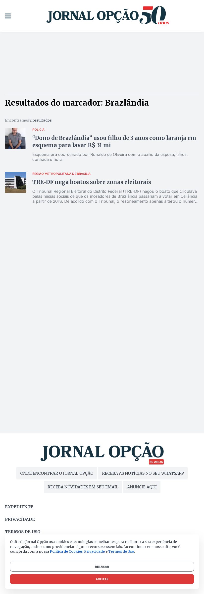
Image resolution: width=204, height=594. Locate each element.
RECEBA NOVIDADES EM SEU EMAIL (83, 486)
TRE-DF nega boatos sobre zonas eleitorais (91, 182)
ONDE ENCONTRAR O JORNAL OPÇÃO (56, 473)
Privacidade (20, 519)
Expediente (19, 506)
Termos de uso (22, 531)
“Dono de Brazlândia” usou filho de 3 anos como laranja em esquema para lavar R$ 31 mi (114, 141)
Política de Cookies (66, 551)
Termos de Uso (121, 551)
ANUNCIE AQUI (142, 486)
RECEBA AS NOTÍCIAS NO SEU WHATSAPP (143, 473)
